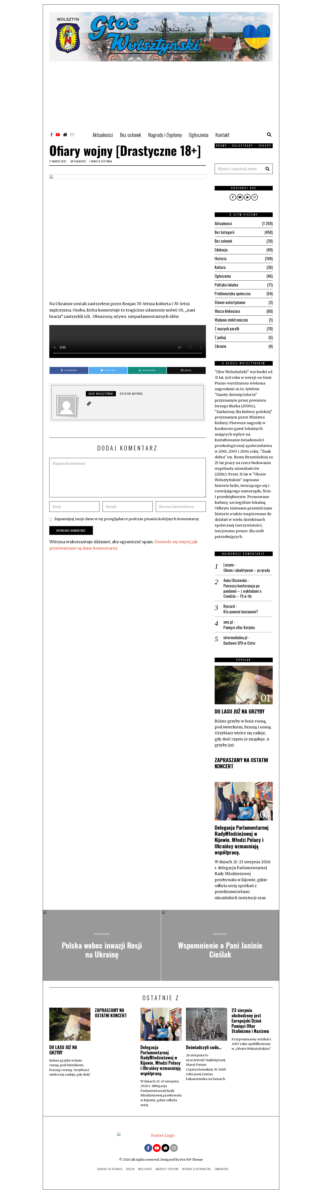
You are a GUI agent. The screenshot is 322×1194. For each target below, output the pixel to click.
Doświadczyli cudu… (203, 1047)
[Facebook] (51, 134)
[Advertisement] (161, 94)
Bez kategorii (224, 232)
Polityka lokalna (226, 285)
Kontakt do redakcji (110, 1169)
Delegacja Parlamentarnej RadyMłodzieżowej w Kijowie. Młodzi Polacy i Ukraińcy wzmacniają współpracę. (242, 840)
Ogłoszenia (198, 135)
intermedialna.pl (235, 637)
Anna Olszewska (235, 580)
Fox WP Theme (191, 1160)
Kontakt (222, 135)
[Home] (65, 134)
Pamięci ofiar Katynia (239, 627)
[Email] (72, 134)
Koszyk (130, 1169)
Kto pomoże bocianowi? (240, 611)
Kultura (220, 267)
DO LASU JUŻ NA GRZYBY (239, 711)
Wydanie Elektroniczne (196, 1169)
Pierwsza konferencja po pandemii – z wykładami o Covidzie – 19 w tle (242, 591)
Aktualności (102, 135)
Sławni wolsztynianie (230, 302)
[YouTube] (58, 134)
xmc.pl (228, 622)
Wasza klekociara (227, 311)
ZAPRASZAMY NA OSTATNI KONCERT (241, 763)
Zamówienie (221, 1169)
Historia (220, 258)
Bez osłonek (130, 135)
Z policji (220, 337)
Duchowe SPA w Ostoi (239, 643)
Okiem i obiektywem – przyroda (246, 570)
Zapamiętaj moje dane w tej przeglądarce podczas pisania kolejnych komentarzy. (126, 519)
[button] (267, 169)
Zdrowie (220, 346)
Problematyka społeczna (233, 293)
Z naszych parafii (227, 328)
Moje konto (145, 1169)
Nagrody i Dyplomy (165, 135)
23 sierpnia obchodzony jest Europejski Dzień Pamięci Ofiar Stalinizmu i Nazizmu (250, 1020)
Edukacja (221, 250)
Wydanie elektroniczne (231, 320)
